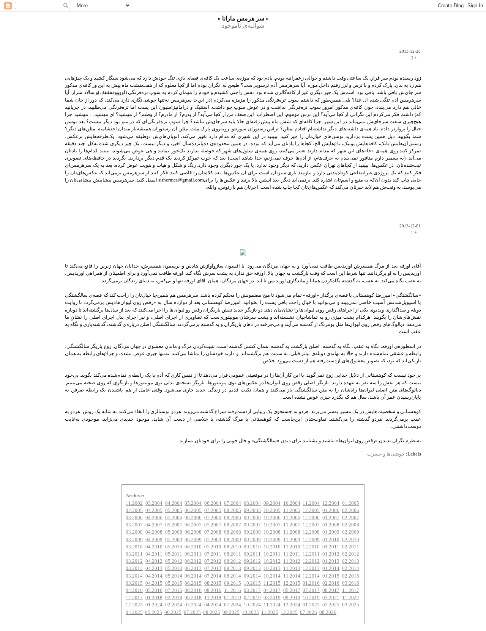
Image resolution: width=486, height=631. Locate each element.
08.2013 (232, 568)
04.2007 (154, 525)
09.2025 (231, 612)
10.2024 (252, 605)
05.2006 (173, 517)
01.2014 (330, 568)
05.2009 (173, 539)
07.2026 (308, 612)
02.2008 (350, 525)
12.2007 (311, 525)
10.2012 (272, 561)
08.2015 (212, 583)
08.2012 (232, 561)
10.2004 (291, 503)
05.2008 (173, 532)
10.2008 (272, 532)
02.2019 (252, 597)
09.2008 (252, 532)
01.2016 (311, 583)
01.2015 (330, 576)
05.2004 (193, 503)
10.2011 (272, 554)
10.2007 (272, 525)
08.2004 (252, 503)
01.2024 (154, 605)
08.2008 (232, 532)
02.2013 (350, 561)
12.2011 (311, 554)
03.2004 (154, 503)
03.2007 (134, 525)
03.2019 (272, 597)
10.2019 (311, 597)
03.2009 (134, 539)
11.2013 (291, 568)
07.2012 (212, 561)
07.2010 (212, 547)
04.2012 (154, 561)
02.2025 (330, 605)
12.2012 (311, 561)
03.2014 (134, 576)
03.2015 (134, 583)
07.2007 (212, 525)
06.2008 (193, 532)
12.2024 (291, 605)
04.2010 (154, 547)
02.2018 (173, 597)
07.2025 (192, 612)
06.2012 (193, 561)
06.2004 (212, 503)
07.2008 (212, 532)
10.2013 (272, 568)
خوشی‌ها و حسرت (386, 454)
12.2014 (311, 576)
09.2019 (291, 597)
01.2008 (330, 525)
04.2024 (212, 605)
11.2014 (291, 576)
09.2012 (252, 561)
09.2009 (252, 539)
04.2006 (154, 517)
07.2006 (212, 517)
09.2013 (252, 568)
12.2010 (311, 547)
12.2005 (311, 510)
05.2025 (153, 612)
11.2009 (291, 539)
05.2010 (173, 547)
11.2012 (291, 561)
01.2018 (154, 597)
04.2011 (154, 554)
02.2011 (350, 547)
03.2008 (134, 532)
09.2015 (232, 583)
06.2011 (193, 554)
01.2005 (350, 503)
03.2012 (134, 561)
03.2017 (252, 590)
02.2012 (350, 554)
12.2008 (311, 532)
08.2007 (232, 525)
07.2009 (212, 539)
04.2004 (173, 503)
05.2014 (173, 576)
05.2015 (173, 583)
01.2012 (330, 554)
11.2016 (232, 590)
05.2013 (173, 568)
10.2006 (272, 517)
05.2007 (173, 525)
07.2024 (232, 605)
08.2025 (211, 612)
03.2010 (134, 547)
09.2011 (252, 554)
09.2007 (252, 525)
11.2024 (272, 605)
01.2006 (330, 510)
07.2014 (212, 576)
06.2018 (193, 597)
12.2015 (291, 583)
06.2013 (193, 568)
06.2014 (193, 576)
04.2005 (154, 510)
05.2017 (291, 590)
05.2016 (154, 590)
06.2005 (193, 510)
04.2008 (154, 532)
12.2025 (289, 612)
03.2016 (350, 583)
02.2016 (330, 583)
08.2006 (232, 517)
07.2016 (173, 590)
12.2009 (311, 539)
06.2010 (193, 547)
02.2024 (173, 605)
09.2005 (252, 510)
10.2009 (272, 539)
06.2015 (193, 583)
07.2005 (212, 510)
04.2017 (272, 590)
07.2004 (232, 503)
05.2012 (173, 561)
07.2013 (212, 568)
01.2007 (330, 517)
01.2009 (330, 532)
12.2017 (134, 597)
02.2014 (350, 568)
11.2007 (291, 525)
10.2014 (272, 576)
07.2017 (311, 590)
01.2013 (330, 561)
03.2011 (134, 554)
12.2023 (134, 605)
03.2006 (134, 517)
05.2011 (173, 554)
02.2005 (134, 510)
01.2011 (330, 547)
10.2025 (250, 612)
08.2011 (232, 554)
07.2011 (212, 554)
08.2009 (232, 539)
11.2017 (350, 590)
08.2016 (193, 590)
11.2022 (350, 597)
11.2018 (212, 597)
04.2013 (154, 568)
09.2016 (212, 590)
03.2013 (134, 568)
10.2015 (252, 583)
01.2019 (232, 597)
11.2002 (134, 503)
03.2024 (193, 605)
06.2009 (193, 539)
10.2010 (272, 547)
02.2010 (350, 539)
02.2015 (350, 576)
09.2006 (252, 517)
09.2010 (252, 547)
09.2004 (272, 503)
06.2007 (193, 525)
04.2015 (154, 583)
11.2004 (311, 503)
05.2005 (173, 510)
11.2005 (291, 510)
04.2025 (134, 612)
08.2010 (232, 547)
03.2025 (350, 605)
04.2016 (134, 590)
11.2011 (291, 554)
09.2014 (252, 576)
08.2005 (232, 510)
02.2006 (350, 510)
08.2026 (327, 612)
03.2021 (330, 597)
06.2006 (193, 517)
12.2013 (311, 568)
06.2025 (172, 612)
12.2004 (330, 503)
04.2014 (154, 576)
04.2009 (154, 539)
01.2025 (311, 605)
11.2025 (269, 612)
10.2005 (272, 510)
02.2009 (350, 532)
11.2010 (291, 547)
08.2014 (232, 576)
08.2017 (330, 590)
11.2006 (291, 517)
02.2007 (350, 517)
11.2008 (291, 532)
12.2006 (311, 517)
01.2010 (330, 539)
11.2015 (272, 583)
